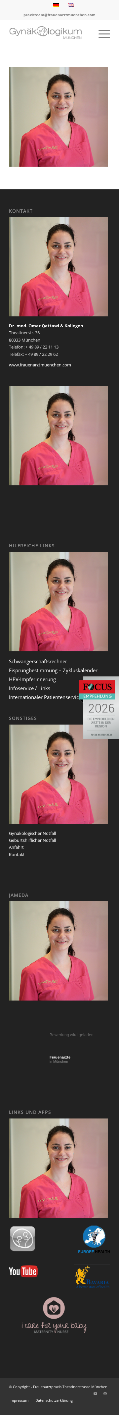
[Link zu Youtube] (95, 1393)
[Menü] (101, 33)
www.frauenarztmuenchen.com (40, 365)
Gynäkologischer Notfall (32, 833)
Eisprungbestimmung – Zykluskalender (53, 670)
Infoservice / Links (29, 688)
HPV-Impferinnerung (32, 679)
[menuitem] (101, 33)
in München (60, 1059)
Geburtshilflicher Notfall (32, 840)
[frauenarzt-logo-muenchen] (49, 33)
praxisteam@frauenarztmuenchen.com (59, 14)
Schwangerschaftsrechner (38, 661)
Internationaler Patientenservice (45, 697)
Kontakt (17, 854)
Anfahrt (16, 847)
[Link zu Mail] (105, 1393)
